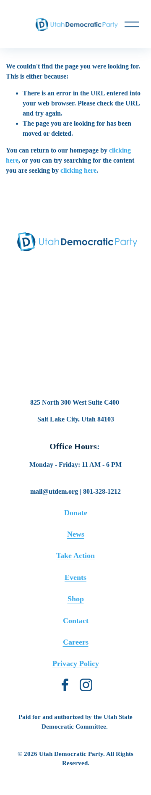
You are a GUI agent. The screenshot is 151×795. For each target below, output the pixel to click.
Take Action (75, 556)
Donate (75, 513)
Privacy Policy (75, 664)
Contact (76, 621)
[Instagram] (86, 685)
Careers (76, 642)
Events (75, 578)
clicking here (78, 170)
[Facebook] (65, 685)
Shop (76, 599)
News (75, 534)
